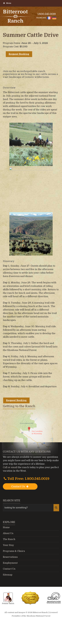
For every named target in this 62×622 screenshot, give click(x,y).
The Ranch (9, 539)
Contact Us (18, 486)
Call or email (10, 467)
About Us (8, 533)
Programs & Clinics (14, 551)
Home (6, 527)
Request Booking (19, 54)
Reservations (10, 557)
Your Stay (8, 545)
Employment (10, 563)
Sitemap (7, 574)
